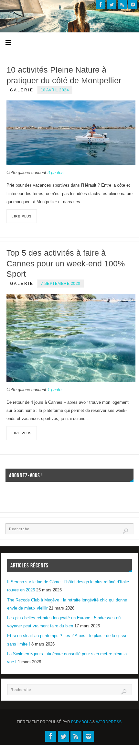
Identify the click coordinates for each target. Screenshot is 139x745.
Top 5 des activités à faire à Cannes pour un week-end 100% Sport (65, 263)
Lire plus (22, 216)
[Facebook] (100, 4)
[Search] (125, 531)
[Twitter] (111, 4)
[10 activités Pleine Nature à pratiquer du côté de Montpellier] (70, 132)
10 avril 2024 (55, 90)
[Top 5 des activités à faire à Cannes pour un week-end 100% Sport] (70, 338)
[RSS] (122, 4)
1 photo (54, 390)
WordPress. (109, 722)
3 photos (56, 172)
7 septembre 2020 (60, 283)
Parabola (81, 722)
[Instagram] (132, 4)
